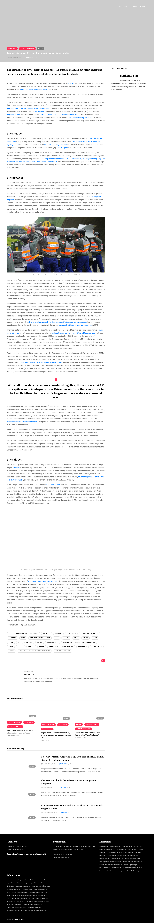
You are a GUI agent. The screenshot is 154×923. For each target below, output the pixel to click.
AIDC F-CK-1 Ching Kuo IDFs (55, 145)
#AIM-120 (46, 633)
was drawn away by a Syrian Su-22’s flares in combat (41, 362)
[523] (22, 718)
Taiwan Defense (27, 48)
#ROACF (31, 646)
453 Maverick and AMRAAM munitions (43, 581)
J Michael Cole (63, 764)
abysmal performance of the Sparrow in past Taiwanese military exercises (57, 322)
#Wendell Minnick (62, 651)
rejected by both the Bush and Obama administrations (28, 108)
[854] (56, 720)
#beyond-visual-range (40, 638)
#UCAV (11, 651)
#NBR (11, 646)
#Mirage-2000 (52, 642)
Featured (29, 722)
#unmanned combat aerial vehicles (34, 651)
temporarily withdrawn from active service (75, 325)
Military (12, 48)
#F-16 (85, 638)
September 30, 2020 (13, 735)
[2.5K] (22, 797)
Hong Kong (47, 729)
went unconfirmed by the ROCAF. (81, 118)
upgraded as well (13, 115)
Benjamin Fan (29, 57)
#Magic (29, 642)
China (78, 724)
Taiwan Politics (83, 729)
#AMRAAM (12, 638)
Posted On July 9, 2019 (48, 764)
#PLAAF (21, 646)
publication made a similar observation (35, 89)
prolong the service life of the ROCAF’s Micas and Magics (74, 333)
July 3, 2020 (45, 740)
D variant (16, 468)
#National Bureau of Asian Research (79, 642)
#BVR (57, 638)
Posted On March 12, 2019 (49, 812)
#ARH (23, 638)
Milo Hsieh (64, 813)
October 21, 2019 (81, 737)
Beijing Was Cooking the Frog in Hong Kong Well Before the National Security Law (56, 735)
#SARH (41, 646)
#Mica (39, 642)
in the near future (53, 485)
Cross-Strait (14, 722)
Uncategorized (15, 726)
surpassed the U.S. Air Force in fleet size (23, 422)
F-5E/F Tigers (62, 148)
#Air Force (71, 633)
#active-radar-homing (19, 633)
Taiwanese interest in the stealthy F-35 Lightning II (59, 115)
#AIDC (35, 633)
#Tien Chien (97, 646)
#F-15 (76, 638)
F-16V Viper (39, 111)
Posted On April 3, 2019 (48, 787)
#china (66, 638)
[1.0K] (22, 820)
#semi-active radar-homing (61, 646)
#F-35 (11, 642)
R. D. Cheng (63, 788)
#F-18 (95, 638)
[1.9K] (90, 720)
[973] (22, 769)
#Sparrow (82, 646)
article (70, 83)
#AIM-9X (58, 633)
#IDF (20, 642)
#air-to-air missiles (89, 633)
